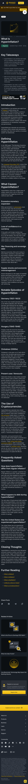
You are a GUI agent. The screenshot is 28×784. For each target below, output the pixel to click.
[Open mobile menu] (26, 3)
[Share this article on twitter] (2, 604)
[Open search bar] (16, 3)
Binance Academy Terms (19, 776)
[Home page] (10, 3)
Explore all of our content (13, 708)
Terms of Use (4, 776)
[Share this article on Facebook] (9, 604)
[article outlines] (25, 12)
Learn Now (23, 9)
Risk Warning (9, 776)
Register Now (14, 692)
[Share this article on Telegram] (15, 604)
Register (21, 3)
